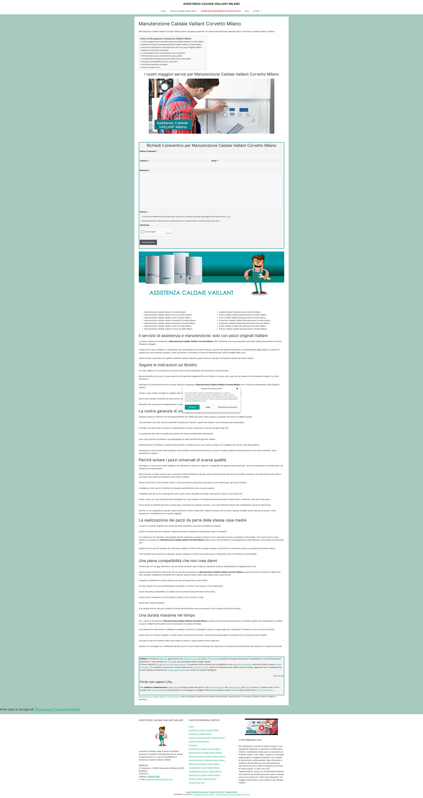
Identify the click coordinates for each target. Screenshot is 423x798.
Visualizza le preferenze (227, 407)
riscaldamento (163, 664)
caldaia (176, 687)
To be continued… (265, 690)
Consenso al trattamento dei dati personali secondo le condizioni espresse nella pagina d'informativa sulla (186, 217)
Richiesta (145, 170)
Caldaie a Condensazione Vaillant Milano (207, 738)
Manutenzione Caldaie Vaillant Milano (205, 753)
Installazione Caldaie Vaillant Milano (204, 749)
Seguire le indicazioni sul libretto (155, 50)
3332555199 (153, 777)
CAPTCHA (144, 225)
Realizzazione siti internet (204, 794)
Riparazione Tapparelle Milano (57, 709)
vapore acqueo (234, 687)
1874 (169, 662)
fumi (247, 687)
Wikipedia (278, 676)
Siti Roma (245, 794)
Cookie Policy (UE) (197, 783)
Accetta (192, 407)
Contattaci (193, 745)
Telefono (145, 161)
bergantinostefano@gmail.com (159, 779)
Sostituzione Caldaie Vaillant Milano (204, 775)
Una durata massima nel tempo (154, 64)
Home (163, 11)
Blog (247, 11)
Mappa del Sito (231, 792)
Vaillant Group (190, 659)
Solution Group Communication (228, 794)
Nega (208, 407)
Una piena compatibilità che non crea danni (159, 61)
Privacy (144, 212)
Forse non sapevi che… (151, 67)
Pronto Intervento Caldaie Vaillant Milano (207, 760)
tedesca (163, 659)
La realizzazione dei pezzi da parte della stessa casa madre (166, 59)
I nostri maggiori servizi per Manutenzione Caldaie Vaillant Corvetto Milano (172, 42)
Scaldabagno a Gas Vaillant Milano (204, 768)
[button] (237, 388)
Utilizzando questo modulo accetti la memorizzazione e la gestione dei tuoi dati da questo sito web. (181, 221)
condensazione (217, 687)
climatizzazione (180, 664)
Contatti (256, 11)
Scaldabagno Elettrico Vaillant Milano (205, 771)
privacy (228, 217)
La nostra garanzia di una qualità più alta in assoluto (163, 53)
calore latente (157, 690)
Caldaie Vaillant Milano (199, 741)
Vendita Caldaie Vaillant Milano (202, 779)
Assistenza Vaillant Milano (200, 734)
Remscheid (212, 659)
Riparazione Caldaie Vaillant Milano (204, 764)
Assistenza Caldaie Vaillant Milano (183, 11)
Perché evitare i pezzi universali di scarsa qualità (161, 56)
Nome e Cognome (149, 151)
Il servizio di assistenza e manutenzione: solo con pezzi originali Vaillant (171, 47)
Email (215, 161)
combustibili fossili (176, 670)
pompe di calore (201, 667)
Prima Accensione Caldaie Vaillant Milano (207, 756)
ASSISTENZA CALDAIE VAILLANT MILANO (211, 4)
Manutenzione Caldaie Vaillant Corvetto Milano (159, 696)
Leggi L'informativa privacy (197, 792)
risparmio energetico (242, 664)
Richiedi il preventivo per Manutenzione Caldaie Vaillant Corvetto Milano (171, 44)
